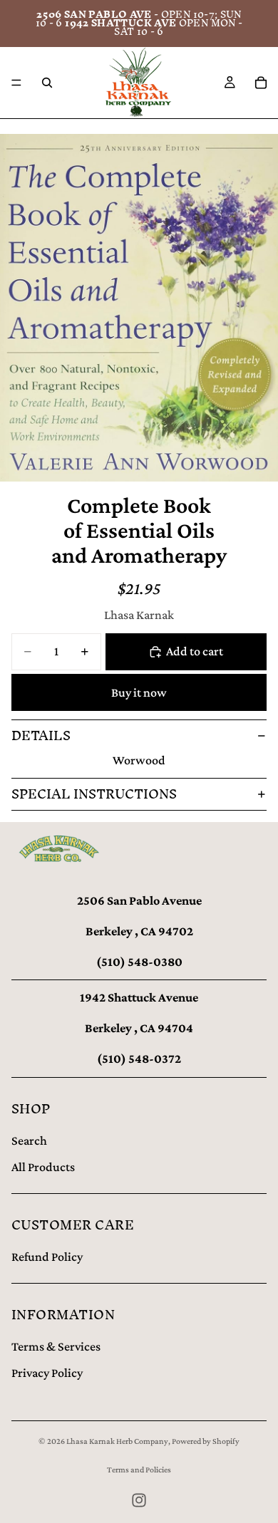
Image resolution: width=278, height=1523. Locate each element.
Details (41, 735)
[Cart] (261, 82)
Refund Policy (47, 1256)
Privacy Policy (47, 1373)
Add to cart (194, 651)
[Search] (47, 82)
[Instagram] (139, 1500)
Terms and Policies (139, 1470)
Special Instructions (94, 794)
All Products (43, 1167)
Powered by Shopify (206, 1441)
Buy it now (139, 692)
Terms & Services (56, 1346)
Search (29, 1140)
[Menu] (16, 82)
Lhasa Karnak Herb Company (117, 1441)
